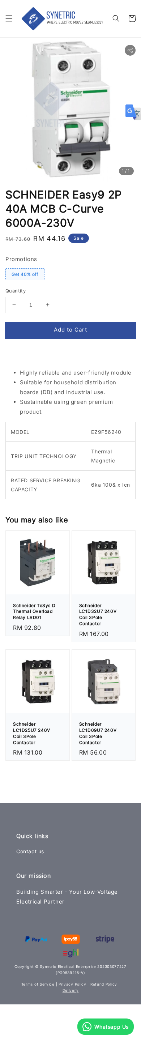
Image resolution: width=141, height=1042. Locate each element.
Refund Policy (103, 984)
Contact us (30, 851)
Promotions (21, 259)
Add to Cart (70, 329)
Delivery (71, 990)
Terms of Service (38, 984)
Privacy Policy (72, 984)
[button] (9, 18)
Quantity (15, 291)
